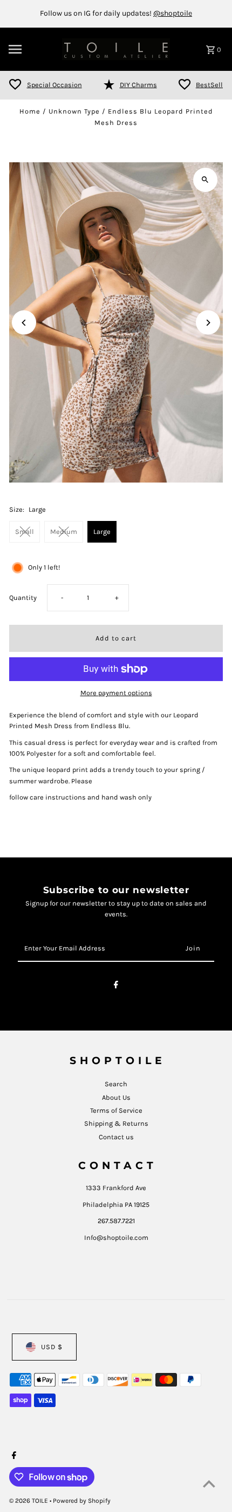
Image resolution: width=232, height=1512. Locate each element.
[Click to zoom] (205, 180)
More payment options (116, 693)
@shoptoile (172, 13)
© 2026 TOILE (29, 1500)
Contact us (116, 1137)
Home (29, 111)
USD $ (52, 1347)
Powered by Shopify (82, 1500)
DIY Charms (138, 85)
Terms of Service (116, 1110)
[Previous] (24, 323)
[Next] (208, 323)
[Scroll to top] (209, 1483)
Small (24, 531)
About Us (116, 1097)
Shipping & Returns (116, 1123)
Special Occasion (54, 85)
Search (116, 1084)
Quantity (23, 597)
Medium (63, 531)
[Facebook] (116, 986)
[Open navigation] (32, 49)
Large (102, 531)
